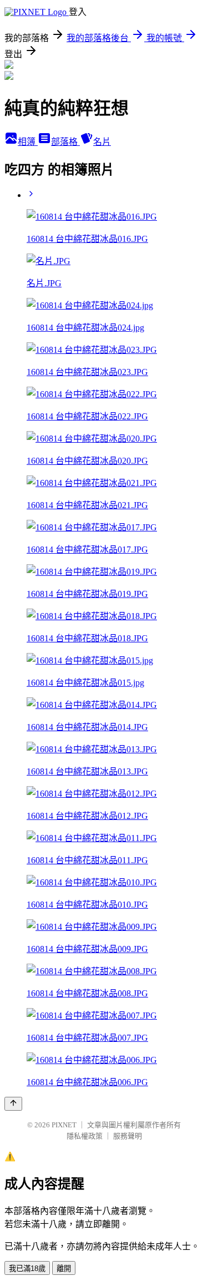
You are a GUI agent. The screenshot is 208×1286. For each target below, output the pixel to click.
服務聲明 (127, 1136)
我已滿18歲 (27, 1268)
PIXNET (64, 1125)
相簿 (28, 141)
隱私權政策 (85, 1136)
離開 (64, 1268)
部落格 (65, 141)
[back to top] (13, 1104)
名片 (102, 141)
